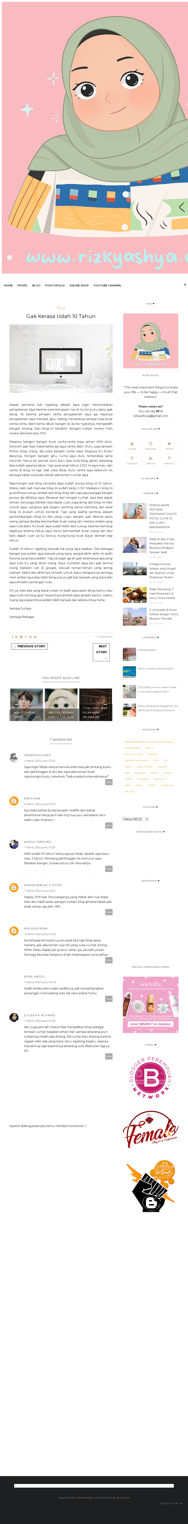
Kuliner (167, 773)
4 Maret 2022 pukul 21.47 (39, 760)
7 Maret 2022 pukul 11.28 (39, 847)
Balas (109, 782)
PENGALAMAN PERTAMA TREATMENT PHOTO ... (93, 710)
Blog (36, 285)
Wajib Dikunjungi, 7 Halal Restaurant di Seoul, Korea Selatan (162, 594)
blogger (153, 754)
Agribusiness (132, 748)
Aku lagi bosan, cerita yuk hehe (27, 714)
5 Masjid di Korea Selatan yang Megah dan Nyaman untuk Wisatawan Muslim (162, 570)
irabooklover (37, 755)
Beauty (149, 748)
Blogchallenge (134, 754)
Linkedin (150, 463)
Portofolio (55, 285)
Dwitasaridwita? (147, 649)
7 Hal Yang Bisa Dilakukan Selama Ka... (60, 712)
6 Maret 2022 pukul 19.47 (39, 804)
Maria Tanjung (38, 842)
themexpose (84, 1497)
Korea (154, 773)
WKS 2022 (130, 791)
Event (128, 766)
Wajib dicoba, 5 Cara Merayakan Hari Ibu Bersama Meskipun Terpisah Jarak (161, 545)
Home (8, 285)
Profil (22, 285)
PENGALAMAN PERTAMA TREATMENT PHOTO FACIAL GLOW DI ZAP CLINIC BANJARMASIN (163, 516)
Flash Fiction (144, 766)
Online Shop (79, 285)
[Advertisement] (94, 1338)
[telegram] (21, 637)
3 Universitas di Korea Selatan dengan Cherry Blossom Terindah (164, 614)
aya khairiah (36, 928)
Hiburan (162, 766)
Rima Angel (34, 976)
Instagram (150, 449)
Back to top (170, 1503)
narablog (143, 779)
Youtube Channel (107, 285)
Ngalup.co (160, 779)
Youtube (131, 449)
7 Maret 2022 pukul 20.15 (39, 890)
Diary (61, 307)
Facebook (132, 463)
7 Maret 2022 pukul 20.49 (40, 982)
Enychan (32, 798)
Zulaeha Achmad (40, 1015)
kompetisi (140, 773)
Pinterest (169, 463)
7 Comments (104, 636)
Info (127, 773)
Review (152, 785)
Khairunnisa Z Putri (43, 885)
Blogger (123, 1497)
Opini (128, 785)
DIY (165, 760)
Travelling (167, 785)
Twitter (169, 449)
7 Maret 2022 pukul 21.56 (39, 1020)
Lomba (128, 779)
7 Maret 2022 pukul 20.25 (40, 934)
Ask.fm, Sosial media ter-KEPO (156, 668)
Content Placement (136, 760)
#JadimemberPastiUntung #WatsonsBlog (149, 742)
